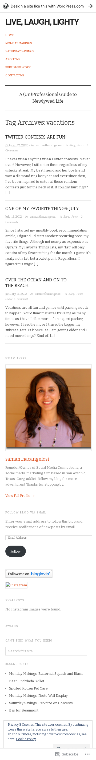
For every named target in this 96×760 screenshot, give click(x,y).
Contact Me (14, 75)
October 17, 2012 (16, 145)
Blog (72, 145)
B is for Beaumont (23, 710)
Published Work (18, 67)
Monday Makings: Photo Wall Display (38, 696)
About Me (12, 59)
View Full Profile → (20, 496)
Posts (80, 145)
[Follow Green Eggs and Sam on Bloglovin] (29, 574)
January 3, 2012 (16, 294)
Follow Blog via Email (25, 512)
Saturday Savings (19, 51)
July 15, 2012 (13, 216)
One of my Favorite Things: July (42, 208)
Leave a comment (16, 299)
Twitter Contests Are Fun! (36, 137)
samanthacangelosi (48, 145)
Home (9, 35)
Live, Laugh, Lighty (42, 21)
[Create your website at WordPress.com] (48, 6)
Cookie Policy (26, 739)
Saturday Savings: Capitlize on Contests (41, 703)
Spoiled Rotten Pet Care (28, 688)
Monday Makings (18, 43)
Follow (15, 551)
